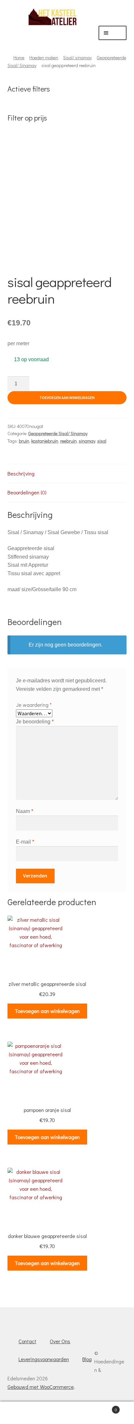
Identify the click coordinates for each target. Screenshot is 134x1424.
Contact (27, 1341)
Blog (87, 1359)
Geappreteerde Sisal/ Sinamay (57, 433)
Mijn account (22, 1413)
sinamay (87, 441)
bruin (24, 441)
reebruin (68, 441)
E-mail (25, 842)
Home (18, 57)
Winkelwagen (103, 1407)
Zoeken (67, 1413)
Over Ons (60, 1341)
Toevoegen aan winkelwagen (67, 397)
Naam (24, 811)
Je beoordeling (35, 721)
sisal (101, 441)
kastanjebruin (44, 441)
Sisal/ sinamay (77, 57)
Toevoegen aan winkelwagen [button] (47, 1010)
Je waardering (34, 704)
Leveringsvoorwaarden (44, 1359)
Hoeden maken (43, 57)
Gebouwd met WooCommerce (40, 1386)
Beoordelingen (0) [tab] (27, 492)
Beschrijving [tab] (20, 473)
